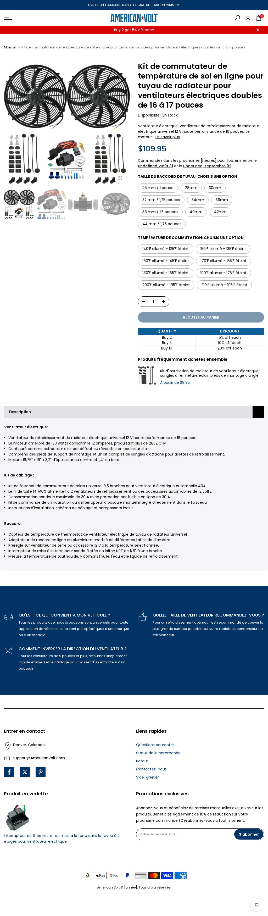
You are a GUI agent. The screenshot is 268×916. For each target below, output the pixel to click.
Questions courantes (155, 744)
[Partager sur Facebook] (9, 772)
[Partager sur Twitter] (25, 772)
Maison (10, 47)
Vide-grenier (147, 777)
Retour (142, 761)
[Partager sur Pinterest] (40, 772)
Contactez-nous (151, 769)
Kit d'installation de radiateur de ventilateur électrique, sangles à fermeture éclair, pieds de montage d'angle (209, 373)
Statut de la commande (158, 753)
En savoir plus (167, 137)
